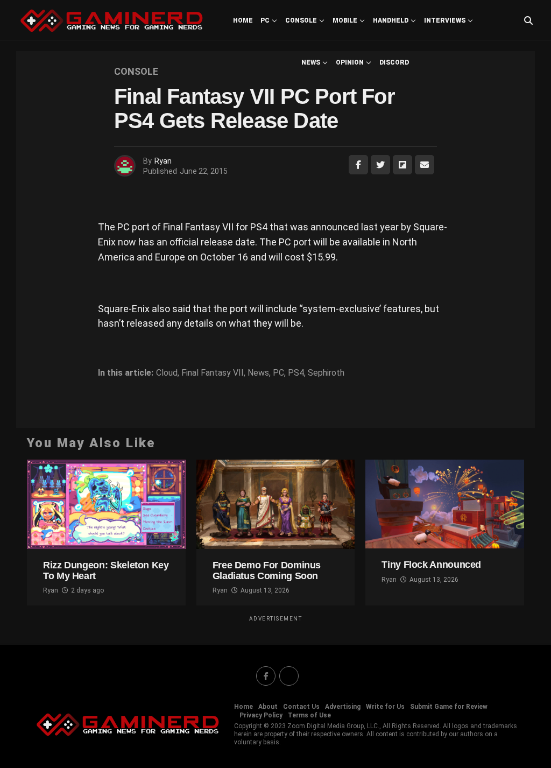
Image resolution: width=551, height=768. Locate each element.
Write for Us (385, 706)
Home (243, 20)
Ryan (163, 161)
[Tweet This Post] (380, 164)
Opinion (350, 62)
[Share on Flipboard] (402, 164)
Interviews (444, 20)
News (310, 62)
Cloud (167, 373)
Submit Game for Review (449, 706)
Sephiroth (326, 373)
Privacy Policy (260, 715)
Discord (394, 62)
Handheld (390, 20)
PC (265, 20)
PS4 (296, 373)
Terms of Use (309, 715)
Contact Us (301, 706)
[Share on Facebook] (358, 164)
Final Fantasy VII (212, 373)
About (268, 706)
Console (301, 20)
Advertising (343, 706)
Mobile (345, 20)
